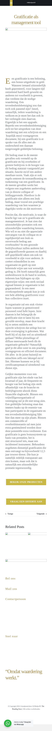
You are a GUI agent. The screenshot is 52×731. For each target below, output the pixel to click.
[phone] (41, 716)
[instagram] (11, 716)
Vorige (10, 514)
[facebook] (16, 716)
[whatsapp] (31, 716)
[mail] (36, 716)
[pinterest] (26, 716)
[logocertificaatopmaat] (31, 2)
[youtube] (21, 716)
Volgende (41, 514)
